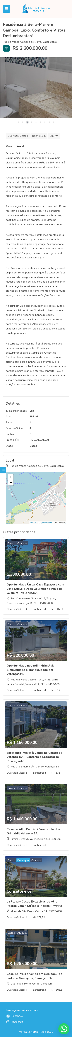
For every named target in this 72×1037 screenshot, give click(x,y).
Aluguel (22, 933)
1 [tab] (18, 122)
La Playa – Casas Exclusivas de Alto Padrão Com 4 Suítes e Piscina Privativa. (35, 904)
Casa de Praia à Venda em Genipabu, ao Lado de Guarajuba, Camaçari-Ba (34, 976)
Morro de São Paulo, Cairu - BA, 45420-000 (36, 911)
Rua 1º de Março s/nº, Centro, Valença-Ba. (35, 766)
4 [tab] (31, 122)
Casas (33, 446)
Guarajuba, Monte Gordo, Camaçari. (31, 983)
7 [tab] (44, 122)
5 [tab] (36, 122)
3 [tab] (27, 122)
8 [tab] (49, 122)
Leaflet (33, 522)
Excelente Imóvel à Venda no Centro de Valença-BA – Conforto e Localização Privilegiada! (34, 757)
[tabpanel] (36, 87)
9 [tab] (53, 122)
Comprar (22, 543)
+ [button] (11, 477)
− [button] (11, 482)
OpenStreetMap (47, 522)
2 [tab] (22, 122)
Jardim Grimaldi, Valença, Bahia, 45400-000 (36, 839)
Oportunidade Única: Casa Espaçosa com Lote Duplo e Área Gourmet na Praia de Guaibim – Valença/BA (35, 589)
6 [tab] (40, 122)
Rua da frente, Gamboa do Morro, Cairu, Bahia (30, 42)
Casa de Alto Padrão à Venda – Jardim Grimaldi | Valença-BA (33, 831)
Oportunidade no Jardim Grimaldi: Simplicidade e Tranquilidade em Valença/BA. (30, 670)
